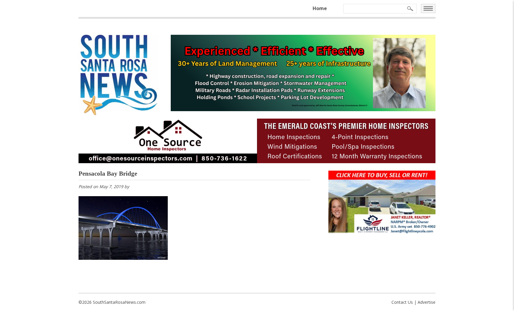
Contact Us (402, 302)
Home (320, 8)
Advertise (426, 302)
